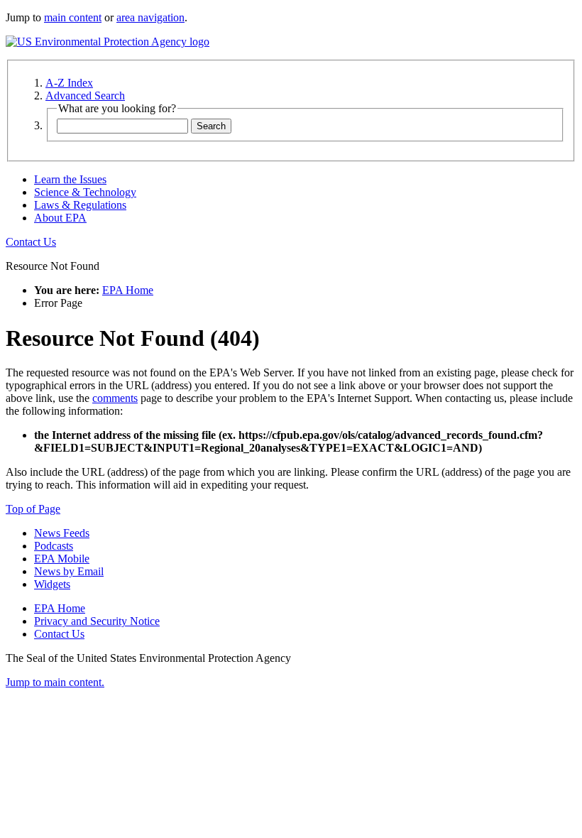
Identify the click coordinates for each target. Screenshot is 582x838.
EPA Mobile (61, 559)
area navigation (150, 17)
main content (72, 17)
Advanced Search (85, 95)
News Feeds (61, 533)
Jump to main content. (55, 682)
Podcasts (53, 546)
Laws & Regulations (80, 205)
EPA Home (127, 290)
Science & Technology (85, 192)
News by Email (69, 571)
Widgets (52, 584)
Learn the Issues (70, 179)
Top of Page (33, 509)
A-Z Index (69, 83)
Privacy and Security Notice (97, 621)
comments (115, 398)
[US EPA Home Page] (107, 42)
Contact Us (31, 242)
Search (211, 126)
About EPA (60, 218)
